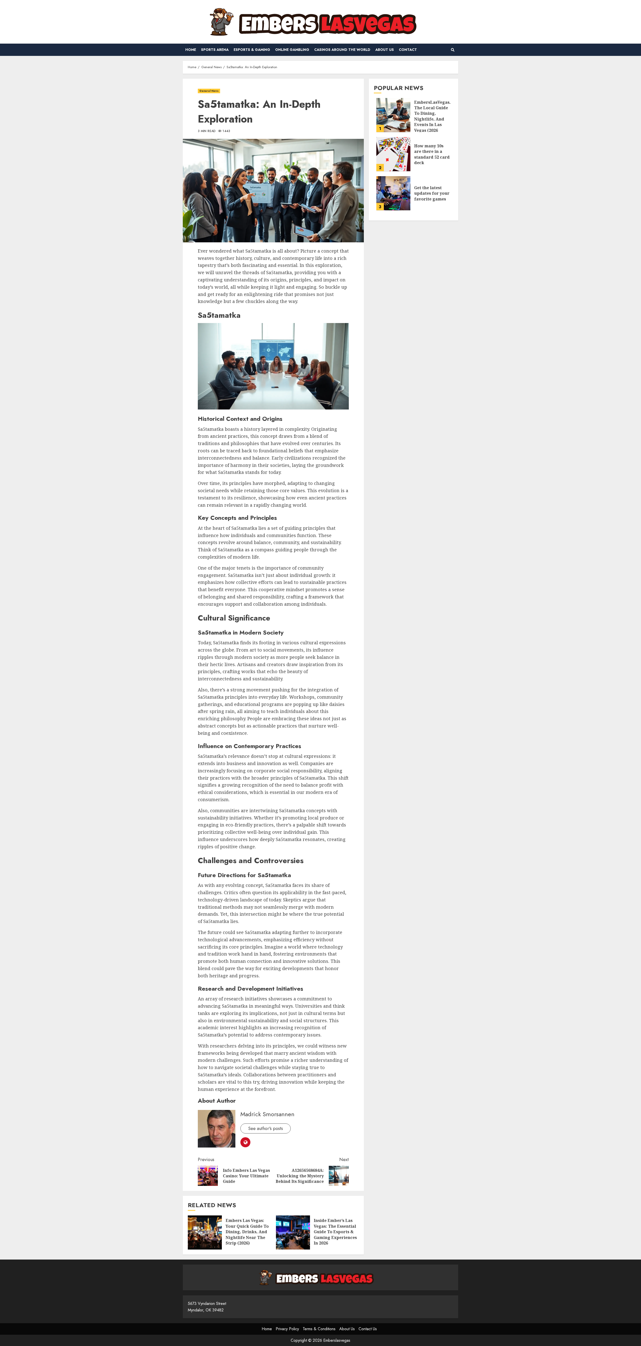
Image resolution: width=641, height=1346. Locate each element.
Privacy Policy (287, 1329)
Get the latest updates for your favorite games (393, 193)
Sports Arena (215, 49)
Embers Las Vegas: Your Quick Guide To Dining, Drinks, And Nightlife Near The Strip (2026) (205, 1232)
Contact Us (368, 1329)
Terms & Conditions (319, 1329)
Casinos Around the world (342, 49)
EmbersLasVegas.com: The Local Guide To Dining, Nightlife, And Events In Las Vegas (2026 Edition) (393, 115)
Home (190, 49)
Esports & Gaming (252, 49)
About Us (384, 49)
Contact (408, 49)
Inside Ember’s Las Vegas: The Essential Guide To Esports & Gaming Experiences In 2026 (293, 1232)
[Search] (452, 50)
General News (209, 91)
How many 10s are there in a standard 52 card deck (393, 154)
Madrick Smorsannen (267, 1114)
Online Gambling (292, 49)
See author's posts (265, 1128)
